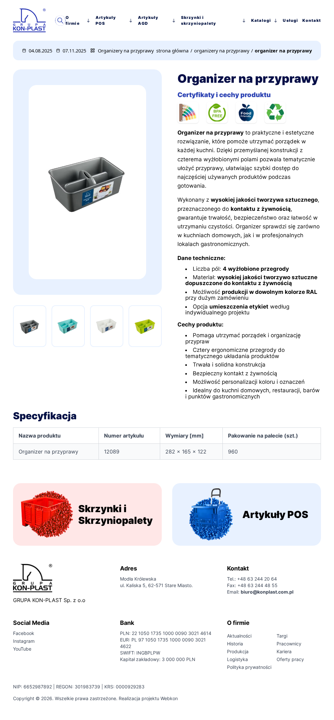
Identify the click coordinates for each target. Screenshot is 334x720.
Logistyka (237, 659)
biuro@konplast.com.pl (267, 592)
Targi (282, 636)
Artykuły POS (106, 20)
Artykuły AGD (148, 20)
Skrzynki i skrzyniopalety (198, 20)
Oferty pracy (290, 659)
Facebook (23, 633)
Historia (235, 643)
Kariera (284, 651)
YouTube (22, 649)
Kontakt (311, 20)
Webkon (169, 698)
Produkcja (238, 651)
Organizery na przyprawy (126, 50)
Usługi (290, 20)
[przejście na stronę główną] (34, 20)
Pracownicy (289, 643)
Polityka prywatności (249, 667)
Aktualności (239, 636)
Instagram (24, 641)
